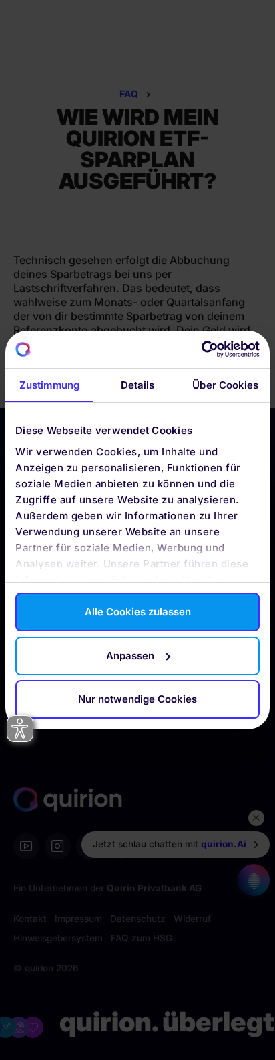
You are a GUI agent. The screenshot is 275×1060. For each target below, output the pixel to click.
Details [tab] (138, 385)
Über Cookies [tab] (225, 385)
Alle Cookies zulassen (138, 611)
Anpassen (130, 655)
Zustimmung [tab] (49, 385)
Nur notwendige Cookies (137, 699)
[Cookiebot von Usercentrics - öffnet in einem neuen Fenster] (201, 349)
